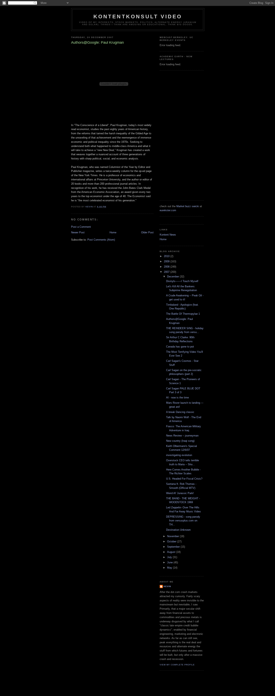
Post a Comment (81, 226)
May (170, 567)
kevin (167, 586)
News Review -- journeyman (182, 435)
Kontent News (168, 234)
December (173, 276)
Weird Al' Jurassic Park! (180, 493)
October (172, 541)
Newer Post (78, 232)
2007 (167, 271)
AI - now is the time (177, 397)
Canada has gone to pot (180, 346)
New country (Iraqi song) (180, 440)
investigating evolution (179, 455)
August (171, 551)
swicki (195, 206)
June (170, 562)
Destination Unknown (178, 529)
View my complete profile (177, 665)
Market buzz (183, 206)
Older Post (147, 232)
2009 (167, 261)
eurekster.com (168, 210)
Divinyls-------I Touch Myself (182, 281)
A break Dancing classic (180, 412)
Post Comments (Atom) (101, 239)
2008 (167, 266)
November (173, 536)
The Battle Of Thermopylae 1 (183, 313)
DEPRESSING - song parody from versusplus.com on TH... (183, 520)
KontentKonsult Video (137, 16)
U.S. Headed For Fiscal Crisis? (184, 478)
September (174, 546)
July (170, 557)
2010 (167, 256)
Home (113, 232)
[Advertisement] (176, 134)
